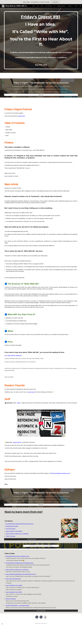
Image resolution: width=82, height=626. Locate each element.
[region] (41, 2)
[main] (41, 40)
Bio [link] (54, 6)
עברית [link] (38, 6)
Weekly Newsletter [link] (61, 6)
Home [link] (33, 6)
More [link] (76, 6)
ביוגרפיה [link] (41, 6)
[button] (80, 5)
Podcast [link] (69, 6)
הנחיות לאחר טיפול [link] (48, 6)
